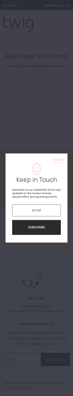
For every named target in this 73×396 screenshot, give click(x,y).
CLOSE (59, 160)
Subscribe (36, 227)
